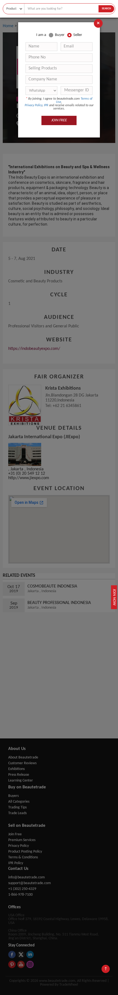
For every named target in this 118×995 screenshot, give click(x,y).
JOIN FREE (59, 120)
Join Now (114, 597)
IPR (46, 105)
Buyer (59, 35)
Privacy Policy (33, 105)
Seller (77, 35)
